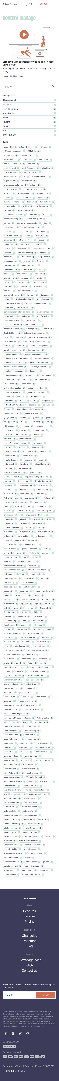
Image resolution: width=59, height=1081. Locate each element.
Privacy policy (9, 1066)
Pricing (29, 921)
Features (29, 911)
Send (45, 995)
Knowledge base (29, 960)
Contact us (29, 970)
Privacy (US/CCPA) (44, 1066)
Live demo (43, 4)
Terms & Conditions (25, 1066)
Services (29, 916)
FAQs (29, 965)
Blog (29, 946)
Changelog (29, 935)
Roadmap (29, 941)
